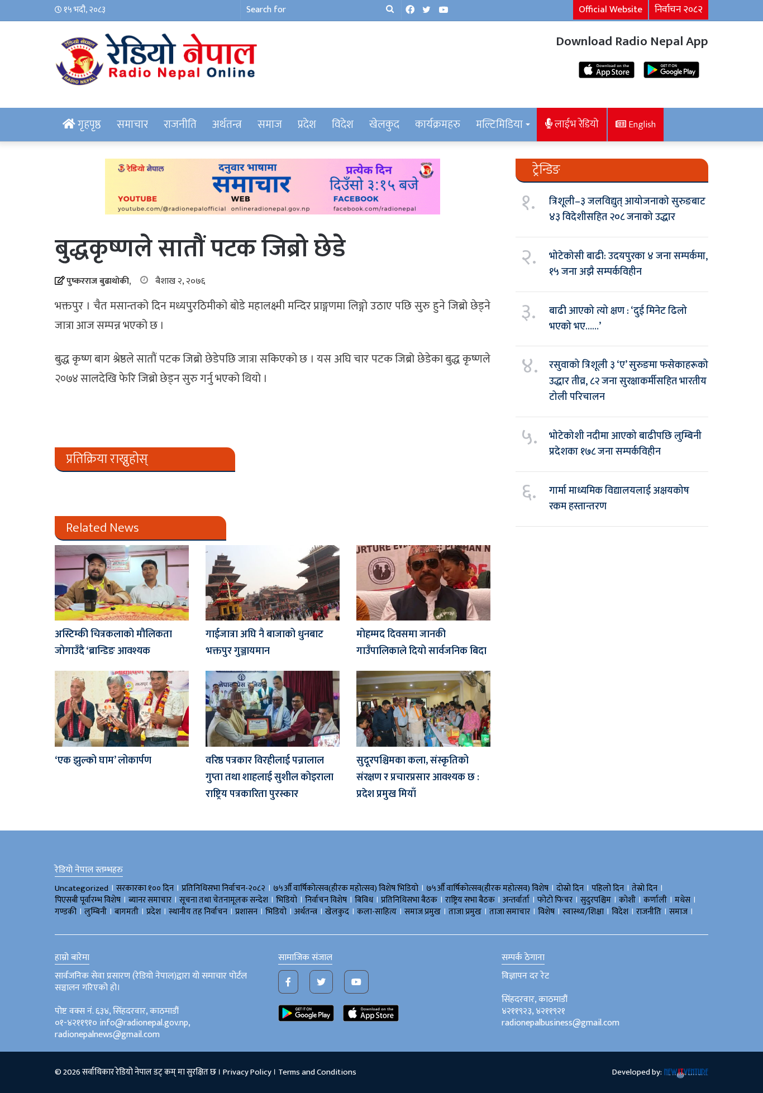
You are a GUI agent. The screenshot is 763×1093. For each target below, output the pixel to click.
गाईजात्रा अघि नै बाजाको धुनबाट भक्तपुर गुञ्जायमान (264, 643)
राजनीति (180, 124)
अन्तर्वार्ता (516, 900)
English (641, 124)
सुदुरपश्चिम (595, 900)
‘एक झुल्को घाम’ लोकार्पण (103, 760)
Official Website (610, 9)
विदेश (343, 124)
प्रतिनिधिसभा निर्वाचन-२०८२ (223, 888)
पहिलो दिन (608, 888)
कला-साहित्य (377, 912)
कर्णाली (655, 900)
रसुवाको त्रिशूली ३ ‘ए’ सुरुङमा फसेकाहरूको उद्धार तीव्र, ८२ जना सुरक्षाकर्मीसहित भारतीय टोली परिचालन (628, 381)
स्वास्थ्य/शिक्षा (583, 912)
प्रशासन (246, 912)
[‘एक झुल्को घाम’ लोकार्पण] (122, 708)
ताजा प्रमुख (465, 912)
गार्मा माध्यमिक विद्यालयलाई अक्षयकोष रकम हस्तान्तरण (619, 499)
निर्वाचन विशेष (326, 900)
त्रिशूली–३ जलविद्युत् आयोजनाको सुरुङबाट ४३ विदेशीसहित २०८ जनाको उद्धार (627, 209)
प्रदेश (307, 124)
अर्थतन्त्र (227, 124)
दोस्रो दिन (570, 888)
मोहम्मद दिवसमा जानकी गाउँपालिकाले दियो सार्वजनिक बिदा (421, 643)
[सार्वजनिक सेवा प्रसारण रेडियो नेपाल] (158, 57)
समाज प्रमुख (422, 912)
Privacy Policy (247, 1072)
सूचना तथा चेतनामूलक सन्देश (223, 900)
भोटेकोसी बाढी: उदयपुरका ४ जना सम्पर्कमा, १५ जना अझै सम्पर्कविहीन (628, 264)
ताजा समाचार (509, 912)
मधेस (682, 900)
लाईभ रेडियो (575, 124)
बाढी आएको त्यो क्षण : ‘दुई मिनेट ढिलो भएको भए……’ (618, 319)
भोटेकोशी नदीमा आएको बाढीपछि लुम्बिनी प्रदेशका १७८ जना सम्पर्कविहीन (625, 444)
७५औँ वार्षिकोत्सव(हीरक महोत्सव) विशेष (487, 888)
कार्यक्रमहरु (437, 124)
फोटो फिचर (555, 900)
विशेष (546, 912)
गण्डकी (66, 912)
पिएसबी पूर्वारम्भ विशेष (88, 900)
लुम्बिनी (95, 912)
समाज (269, 124)
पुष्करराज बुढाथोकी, (98, 281)
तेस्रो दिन (644, 888)
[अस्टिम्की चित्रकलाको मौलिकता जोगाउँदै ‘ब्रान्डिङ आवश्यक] (122, 583)
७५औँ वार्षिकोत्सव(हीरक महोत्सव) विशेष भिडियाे (345, 888)
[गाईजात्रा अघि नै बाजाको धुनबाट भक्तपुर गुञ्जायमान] (273, 583)
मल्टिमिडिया (499, 124)
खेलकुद (384, 124)
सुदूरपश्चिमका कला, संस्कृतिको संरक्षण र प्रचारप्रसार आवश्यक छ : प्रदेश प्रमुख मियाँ (417, 777)
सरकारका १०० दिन (145, 888)
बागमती (127, 912)
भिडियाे (286, 900)
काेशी (627, 900)
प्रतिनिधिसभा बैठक (409, 900)
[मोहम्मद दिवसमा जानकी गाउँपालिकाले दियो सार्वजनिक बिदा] (423, 583)
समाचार (132, 124)
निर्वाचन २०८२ (679, 9)
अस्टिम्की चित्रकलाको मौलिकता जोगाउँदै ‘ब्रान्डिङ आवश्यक (113, 643)
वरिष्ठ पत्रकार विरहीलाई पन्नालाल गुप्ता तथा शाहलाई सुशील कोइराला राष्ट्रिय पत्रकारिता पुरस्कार (269, 777)
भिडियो (276, 912)
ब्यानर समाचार (149, 900)
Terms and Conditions (317, 1072)
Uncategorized (81, 888)
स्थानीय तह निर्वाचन (198, 912)
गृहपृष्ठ (88, 124)
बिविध (364, 900)
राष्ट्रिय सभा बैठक (470, 900)
